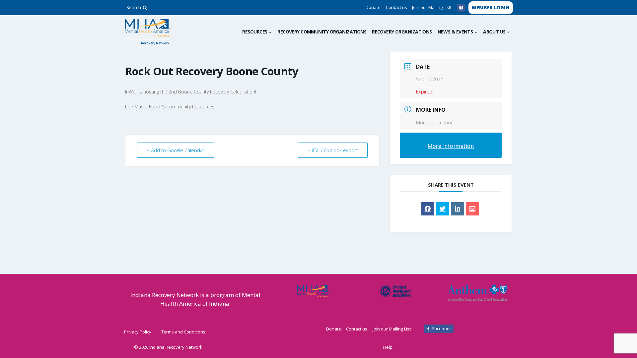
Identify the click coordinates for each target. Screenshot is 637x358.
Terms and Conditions (183, 332)
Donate (373, 7)
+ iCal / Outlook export (333, 150)
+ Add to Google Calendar (176, 150)
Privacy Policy (137, 332)
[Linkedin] (457, 208)
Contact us (396, 7)
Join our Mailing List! (431, 7)
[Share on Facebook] (427, 208)
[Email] (472, 208)
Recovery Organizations (402, 32)
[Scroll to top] (621, 345)
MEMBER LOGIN (491, 7)
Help (387, 347)
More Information (435, 122)
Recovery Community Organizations (321, 32)
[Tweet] (442, 208)
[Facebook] (461, 8)
